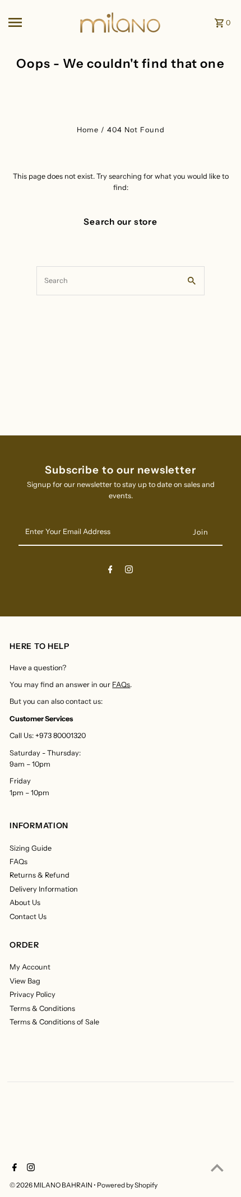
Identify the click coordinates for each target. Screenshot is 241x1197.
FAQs (121, 684)
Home (88, 130)
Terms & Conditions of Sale (54, 1022)
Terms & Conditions (42, 1008)
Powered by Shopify (127, 1185)
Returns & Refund (39, 875)
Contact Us (28, 916)
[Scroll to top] (217, 1167)
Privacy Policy (32, 994)
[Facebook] (110, 571)
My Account (30, 967)
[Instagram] (129, 571)
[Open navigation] (40, 22)
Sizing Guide (31, 848)
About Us (25, 902)
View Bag (25, 981)
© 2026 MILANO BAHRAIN (52, 1185)
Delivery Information (44, 889)
